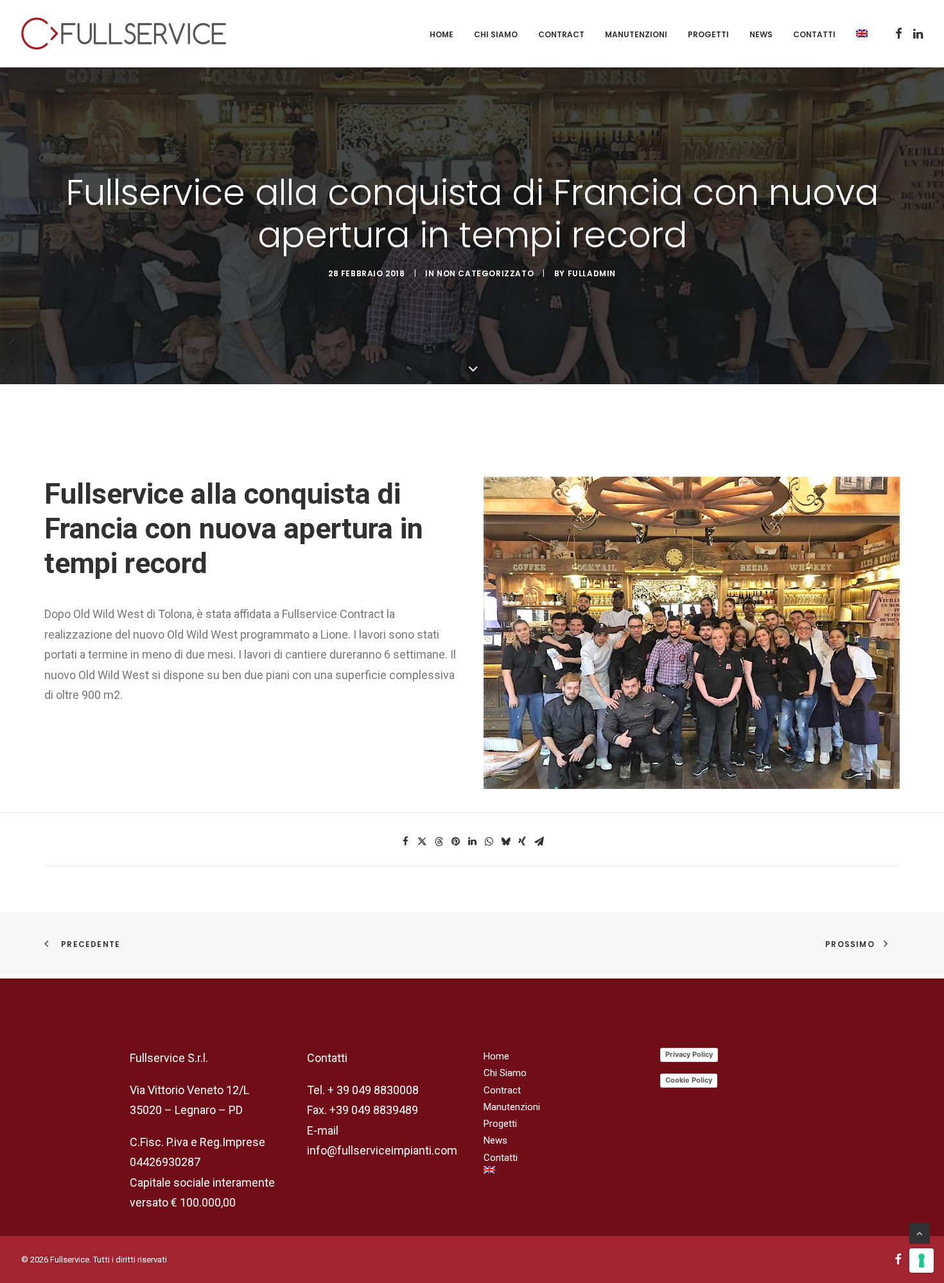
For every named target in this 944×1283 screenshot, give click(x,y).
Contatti (814, 34)
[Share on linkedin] (472, 841)
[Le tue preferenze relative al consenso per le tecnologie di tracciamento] (921, 1260)
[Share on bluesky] (505, 841)
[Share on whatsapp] (488, 841)
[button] (899, 33)
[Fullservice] (123, 33)
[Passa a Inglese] (857, 33)
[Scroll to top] (919, 1233)
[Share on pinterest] (455, 841)
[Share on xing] (522, 841)
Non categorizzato (485, 273)
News (761, 34)
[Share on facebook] (405, 841)
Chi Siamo (496, 34)
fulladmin (592, 273)
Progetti (708, 34)
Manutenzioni (636, 34)
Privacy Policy (689, 1054)
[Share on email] (538, 841)
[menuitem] (441, 34)
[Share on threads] (438, 841)
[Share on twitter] (422, 841)
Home (441, 34)
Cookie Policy (688, 1079)
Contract (561, 34)
